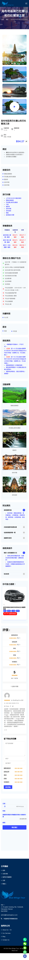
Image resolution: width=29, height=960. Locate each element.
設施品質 (14, 642)
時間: (4, 811)
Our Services (6, 933)
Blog (3, 936)
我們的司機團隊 (7, 877)
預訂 (7, 19)
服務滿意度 (14, 635)
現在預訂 (14, 827)
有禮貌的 (14, 662)
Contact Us (5, 940)
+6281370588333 (10, 919)
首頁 (2, 19)
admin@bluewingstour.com (9, 915)
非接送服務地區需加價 (10, 527)
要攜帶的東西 (8, 538)
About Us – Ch (7, 930)
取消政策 (6, 574)
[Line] (25, 948)
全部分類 (5, 873)
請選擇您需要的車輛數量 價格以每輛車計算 (14, 816)
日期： (4, 803)
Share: (7, 706)
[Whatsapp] (25, 952)
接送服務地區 (8, 510)
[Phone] (25, 939)
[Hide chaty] (25, 956)
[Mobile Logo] (8, 3)
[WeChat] (25, 943)
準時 (14, 648)
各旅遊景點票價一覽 (9, 532)
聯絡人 (4, 884)
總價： (4, 822)
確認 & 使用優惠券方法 (10, 553)
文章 (3, 880)
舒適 (14, 655)
